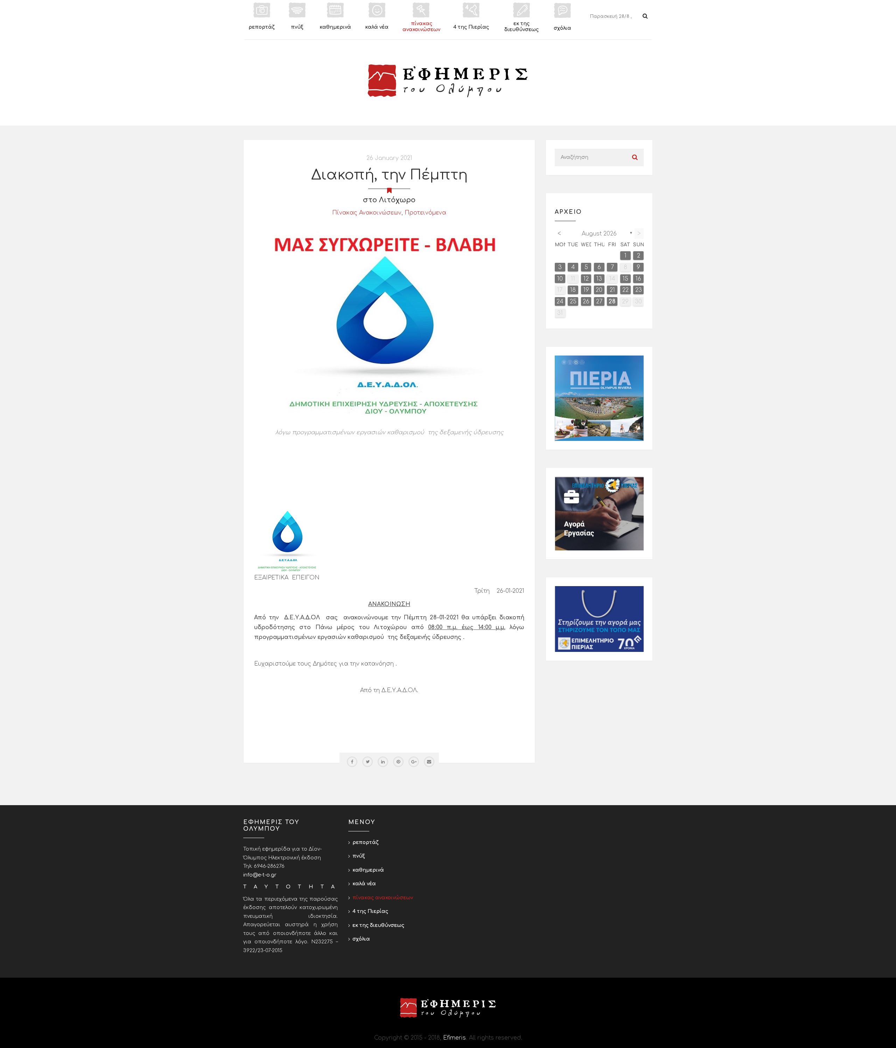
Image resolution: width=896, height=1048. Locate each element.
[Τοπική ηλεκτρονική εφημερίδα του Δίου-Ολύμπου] (448, 80)
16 (638, 279)
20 (599, 290)
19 (586, 290)
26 (586, 301)
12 (586, 279)
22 (625, 290)
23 (638, 290)
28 (612, 301)
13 (599, 279)
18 (573, 290)
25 (573, 301)
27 (599, 301)
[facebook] (352, 762)
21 (612, 290)
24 (560, 301)
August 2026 (599, 234)
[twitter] (367, 762)
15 (625, 279)
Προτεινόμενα (425, 213)
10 (560, 279)
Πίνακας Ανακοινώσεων (366, 213)
